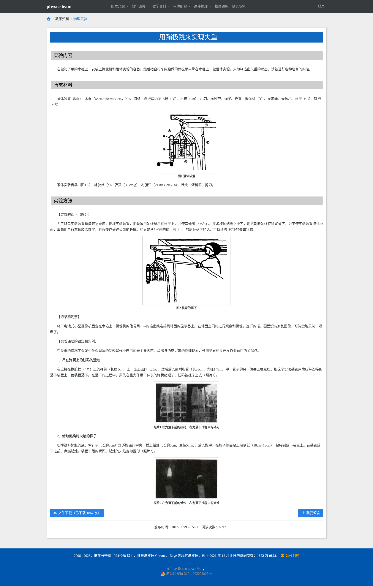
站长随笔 (239, 6)
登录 (321, 6)
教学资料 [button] (159, 6)
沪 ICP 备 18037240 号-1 (185, 569)
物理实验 (80, 19)
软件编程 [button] (180, 6)
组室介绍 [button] (118, 6)
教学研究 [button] (139, 6)
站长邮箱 (292, 555)
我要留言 (312, 513)
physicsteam (59, 6)
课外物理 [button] (201, 6)
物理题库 (221, 6)
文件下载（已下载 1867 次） (79, 513)
